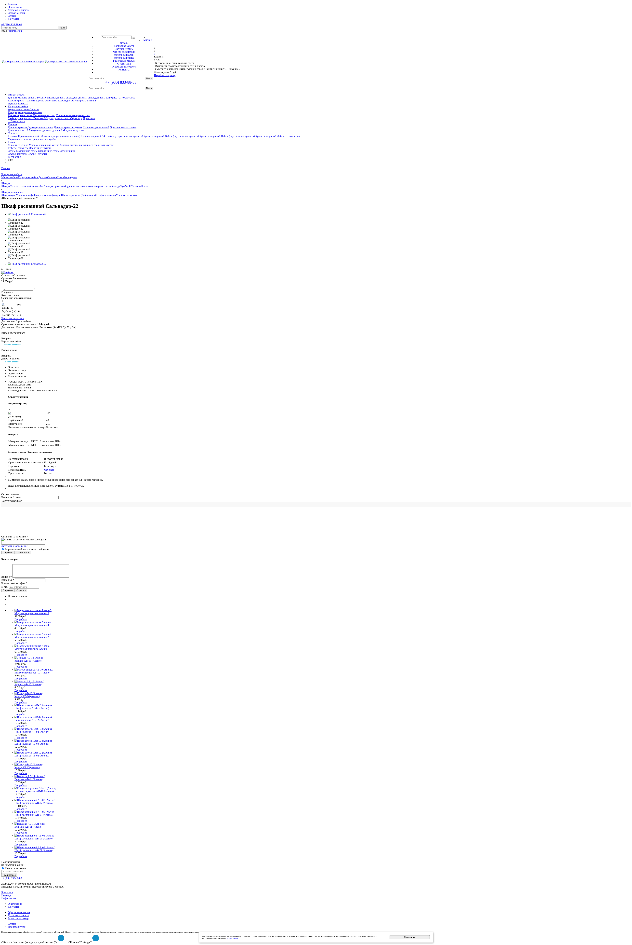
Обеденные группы (40, 148)
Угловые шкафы (25, 195)
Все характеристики (12, 318)
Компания (7, 892)
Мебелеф (49, 469)
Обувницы (76, 118)
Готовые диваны (46, 97)
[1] (3, 285)
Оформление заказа (19, 912)
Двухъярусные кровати (40, 127)
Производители (17, 926)
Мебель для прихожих (20, 118)
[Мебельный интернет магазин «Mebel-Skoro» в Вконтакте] (61, 938)
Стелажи (35, 186)
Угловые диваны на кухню (44, 145)
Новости (131, 66)
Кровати (12, 136)
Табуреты (41, 153)
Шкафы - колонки (106, 195)
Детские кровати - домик (68, 127)
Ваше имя (7, 497)
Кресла (12, 100)
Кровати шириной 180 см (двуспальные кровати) (227, 136)
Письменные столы (44, 115)
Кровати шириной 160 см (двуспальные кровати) (171, 136)
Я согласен (409, 937)
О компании (119, 66)
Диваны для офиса (106, 97)
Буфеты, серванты (18, 148)
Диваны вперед (87, 97)
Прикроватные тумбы (43, 139)
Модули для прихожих (57, 118)
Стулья (32, 153)
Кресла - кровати (26, 100)
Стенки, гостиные (20, 186)
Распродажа (14, 156)
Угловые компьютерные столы (73, 115)
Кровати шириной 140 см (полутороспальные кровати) (112, 136)
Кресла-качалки (87, 100)
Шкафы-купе (8, 195)
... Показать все (126, 97)
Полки (144, 186)
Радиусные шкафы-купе (47, 195)
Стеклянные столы (48, 151)
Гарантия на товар (18, 918)
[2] (7, 285)
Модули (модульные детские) (45, 130)
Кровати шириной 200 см (269, 136)
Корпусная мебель (18, 106)
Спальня (12, 133)
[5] (19, 285)
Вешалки (38, 118)
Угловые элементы (126, 195)
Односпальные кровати (123, 127)
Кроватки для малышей (96, 127)
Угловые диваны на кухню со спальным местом (87, 145)
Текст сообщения (12, 500)
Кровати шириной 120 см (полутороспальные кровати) (49, 136)
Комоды (12, 112)
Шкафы (5, 186)
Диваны (12, 97)
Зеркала (34, 109)
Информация (8, 898)
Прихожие (89, 118)
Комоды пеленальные (30, 112)
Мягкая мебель (16, 94)
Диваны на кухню (18, 145)
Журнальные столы (19, 109)
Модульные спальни (19, 139)
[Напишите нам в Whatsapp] (95, 938)
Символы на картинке (14, 536)
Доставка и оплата (18, 915)
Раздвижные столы (26, 151)
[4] (15, 285)
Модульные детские (74, 130)
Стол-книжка (67, 151)
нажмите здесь (232, 938)
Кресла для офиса (68, 100)
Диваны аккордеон (67, 97)
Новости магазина (15, 868)
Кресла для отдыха (46, 100)
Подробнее (20, 619)
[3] (11, 285)
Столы (11, 151)
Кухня (11, 142)
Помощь (6, 895)
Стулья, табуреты (17, 153)
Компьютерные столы (20, 115)
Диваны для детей (18, 130)
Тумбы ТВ (126, 186)
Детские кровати (17, 127)
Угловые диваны (27, 97)
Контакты (13, 906)
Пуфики (12, 103)
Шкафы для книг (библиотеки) (78, 195)
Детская (12, 124)
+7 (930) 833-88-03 (11, 24)
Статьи (12, 923)
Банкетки (23, 103)
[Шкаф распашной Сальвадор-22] (27, 214)
